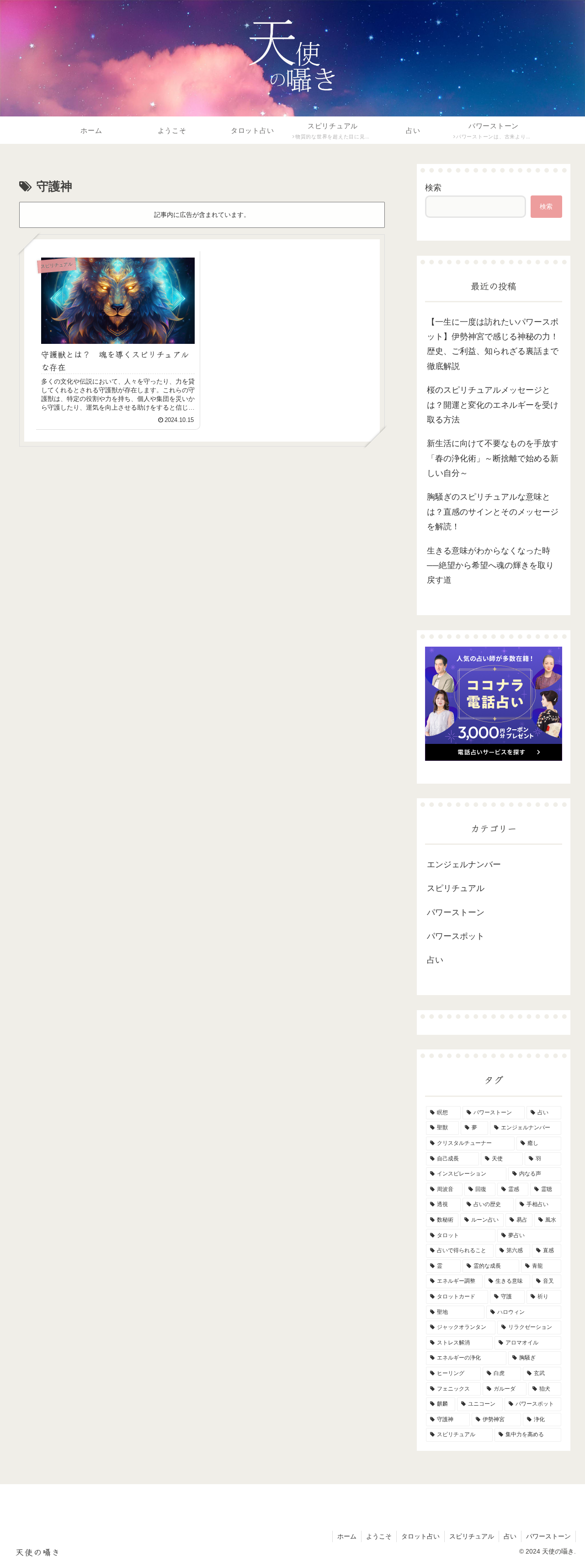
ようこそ (379, 1536)
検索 (433, 187)
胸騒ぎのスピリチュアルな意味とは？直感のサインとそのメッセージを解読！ (492, 511)
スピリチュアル (471, 1536)
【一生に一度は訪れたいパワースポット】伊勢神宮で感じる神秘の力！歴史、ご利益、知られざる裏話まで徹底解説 (492, 344)
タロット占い (420, 1536)
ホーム (346, 1536)
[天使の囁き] (292, 54)
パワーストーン (548, 1536)
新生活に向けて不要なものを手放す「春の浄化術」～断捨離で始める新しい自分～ (492, 458)
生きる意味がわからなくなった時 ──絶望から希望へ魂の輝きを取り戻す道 (492, 565)
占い (510, 1536)
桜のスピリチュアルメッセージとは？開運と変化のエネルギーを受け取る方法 (492, 404)
